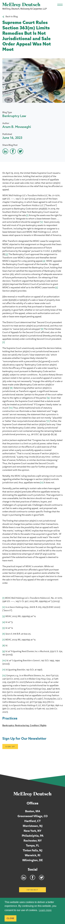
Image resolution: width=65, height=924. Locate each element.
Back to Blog (12, 16)
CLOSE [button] (10, 918)
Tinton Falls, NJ (32, 850)
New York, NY (32, 830)
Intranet (32, 889)
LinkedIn (23, 877)
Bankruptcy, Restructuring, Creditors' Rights (24, 725)
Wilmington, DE (32, 860)
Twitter (41, 877)
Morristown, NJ (32, 826)
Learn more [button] (45, 910)
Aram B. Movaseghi (16, 127)
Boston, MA (32, 811)
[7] (3, 342)
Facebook (32, 877)
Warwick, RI (32, 855)
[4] (44, 261)
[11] (48, 421)
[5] (56, 287)
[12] (41, 482)
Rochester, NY (33, 840)
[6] (42, 329)
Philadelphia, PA (32, 835)
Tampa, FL (32, 845)
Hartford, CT (32, 821)
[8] (11, 388)
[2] (41, 222)
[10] (11, 407)
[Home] (33, 794)
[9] (48, 398)
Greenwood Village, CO (33, 816)
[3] (7, 254)
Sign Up (10, 746)
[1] (27, 215)
